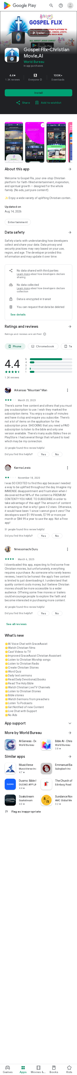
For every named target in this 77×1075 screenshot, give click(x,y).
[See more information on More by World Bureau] (70, 733)
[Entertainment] (18, 222)
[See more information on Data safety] (70, 232)
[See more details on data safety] (18, 314)
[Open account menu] (70, 5)
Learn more (23, 274)
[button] (41, 79)
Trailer (38, 32)
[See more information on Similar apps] (70, 756)
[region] (38, 77)
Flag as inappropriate (23, 811)
